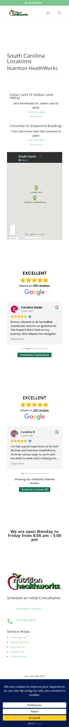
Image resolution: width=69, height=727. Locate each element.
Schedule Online (28, 609)
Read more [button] (17, 339)
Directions (36, 116)
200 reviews (41, 410)
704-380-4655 (34, 2)
